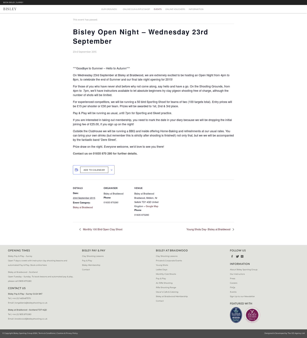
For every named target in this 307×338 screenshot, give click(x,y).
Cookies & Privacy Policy (67, 333)
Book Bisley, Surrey (13, 2)
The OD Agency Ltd (296, 333)
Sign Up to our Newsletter (242, 296)
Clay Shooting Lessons (93, 256)
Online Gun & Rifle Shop (136, 9)
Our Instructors (237, 274)
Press (232, 278)
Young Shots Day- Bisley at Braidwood (208, 229)
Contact (86, 269)
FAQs (232, 287)
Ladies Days (161, 269)
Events (157, 9)
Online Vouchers (175, 9)
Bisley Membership (91, 265)
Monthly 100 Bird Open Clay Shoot (102, 229)
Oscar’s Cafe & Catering (167, 292)
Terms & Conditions (47, 333)
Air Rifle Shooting (164, 283)
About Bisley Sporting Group (243, 269)
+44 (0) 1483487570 (21, 298)
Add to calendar (94, 169)
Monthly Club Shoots (166, 274)
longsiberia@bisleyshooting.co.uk (31, 303)
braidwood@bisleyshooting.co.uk (31, 319)
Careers (233, 283)
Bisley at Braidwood (83, 207)
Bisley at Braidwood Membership (172, 296)
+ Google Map (151, 206)
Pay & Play (87, 260)
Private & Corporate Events (169, 260)
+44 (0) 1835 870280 (21, 314)
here (44, 265)
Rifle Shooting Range (166, 287)
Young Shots (162, 265)
